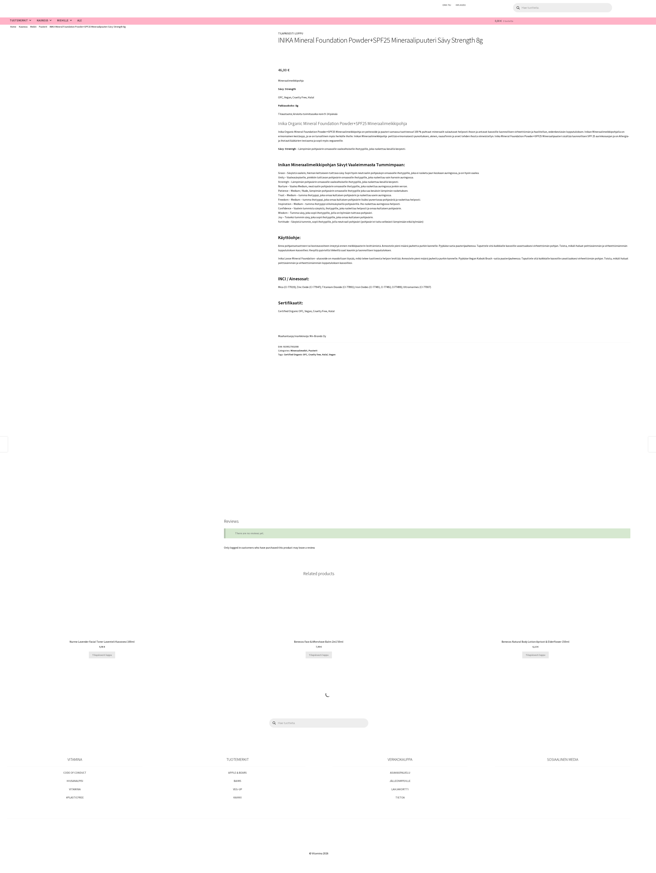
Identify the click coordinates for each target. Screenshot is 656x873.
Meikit (33, 26)
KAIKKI (237, 797)
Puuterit (43, 26)
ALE (79, 20)
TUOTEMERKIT (19, 20)
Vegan (332, 354)
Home (13, 26)
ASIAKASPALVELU (400, 772)
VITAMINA (75, 789)
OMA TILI (446, 4)
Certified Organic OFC (295, 354)
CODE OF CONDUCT (74, 772)
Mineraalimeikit (299, 350)
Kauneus (23, 26)
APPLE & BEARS (237, 772)
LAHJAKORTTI (400, 789)
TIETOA (400, 797)
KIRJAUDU (461, 4)
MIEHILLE (63, 20)
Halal (325, 354)
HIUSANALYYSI (75, 781)
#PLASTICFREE (75, 797)
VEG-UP (237, 789)
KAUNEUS (42, 20)
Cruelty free (314, 354)
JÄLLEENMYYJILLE (400, 781)
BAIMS (237, 781)
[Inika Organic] (289, 56)
